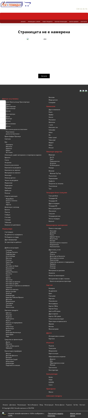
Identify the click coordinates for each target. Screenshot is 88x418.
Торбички (53, 252)
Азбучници (10, 327)
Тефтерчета (10, 319)
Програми (8, 188)
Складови (52, 102)
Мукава (51, 324)
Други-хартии (53, 314)
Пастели (8, 121)
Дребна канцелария (12, 248)
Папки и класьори (55, 228)
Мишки (8, 354)
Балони (7, 210)
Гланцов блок (53, 196)
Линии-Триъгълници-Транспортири (17, 102)
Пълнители (53, 176)
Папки (52, 235)
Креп (50, 293)
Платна (7, 212)
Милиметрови (54, 329)
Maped (51, 143)
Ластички (9, 280)
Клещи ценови (11, 291)
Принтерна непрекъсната (58, 321)
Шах (51, 361)
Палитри (9, 119)
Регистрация (49, 405)
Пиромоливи (53, 178)
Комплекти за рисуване (13, 168)
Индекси (9, 317)
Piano (50, 112)
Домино (52, 359)
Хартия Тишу (53, 309)
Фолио (8, 321)
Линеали (9, 305)
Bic (50, 135)
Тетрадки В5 (53, 206)
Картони (52, 298)
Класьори (53, 231)
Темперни (9, 145)
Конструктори (53, 370)
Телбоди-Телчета (12, 252)
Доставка (13, 405)
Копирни (52, 288)
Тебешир (8, 222)
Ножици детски (10, 178)
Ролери (51, 168)
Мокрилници (10, 301)
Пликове (9, 315)
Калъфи (52, 241)
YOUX (50, 380)
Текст (52, 159)
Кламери (9, 270)
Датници (9, 299)
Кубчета (8, 313)
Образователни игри (57, 363)
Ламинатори (54, 260)
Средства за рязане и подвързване (62, 262)
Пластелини (10, 132)
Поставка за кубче (12, 284)
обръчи (8, 205)
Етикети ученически (12, 165)
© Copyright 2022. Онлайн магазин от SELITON (18, 408)
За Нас (75, 405)
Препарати (50, 389)
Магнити (9, 344)
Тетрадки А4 (53, 198)
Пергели (8, 126)
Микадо (52, 365)
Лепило (8, 264)
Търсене (69, 405)
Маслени (9, 146)
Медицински (53, 100)
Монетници (10, 307)
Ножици (9, 260)
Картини (52, 339)
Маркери (52, 155)
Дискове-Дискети (12, 355)
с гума (51, 125)
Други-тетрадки (54, 203)
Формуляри (7, 229)
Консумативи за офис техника (59, 279)
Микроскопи (53, 351)
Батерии (9, 357)
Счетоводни (9, 232)
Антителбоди (10, 256)
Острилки (8, 163)
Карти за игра (53, 353)
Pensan (51, 148)
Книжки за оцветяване (13, 225)
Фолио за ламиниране (56, 276)
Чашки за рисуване (11, 180)
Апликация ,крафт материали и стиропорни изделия (23, 155)
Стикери (8, 220)
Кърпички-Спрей (11, 359)
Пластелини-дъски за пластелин (16, 129)
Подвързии (8, 185)
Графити (52, 181)
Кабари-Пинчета (11, 272)
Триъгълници (10, 108)
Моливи (51, 171)
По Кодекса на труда (12, 237)
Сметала (8, 139)
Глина (7, 160)
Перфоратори (10, 254)
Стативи (8, 217)
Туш (50, 189)
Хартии (49, 285)
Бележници (10, 328)
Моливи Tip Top (55, 173)
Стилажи (9, 250)
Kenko (51, 377)
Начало (44, 76)
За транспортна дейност (13, 242)
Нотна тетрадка (54, 219)
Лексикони (52, 211)
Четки (8, 117)
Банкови (52, 97)
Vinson (51, 117)
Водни (8, 150)
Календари (9, 334)
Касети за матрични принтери (60, 281)
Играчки (50, 342)
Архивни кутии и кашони (58, 243)
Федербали (10, 199)
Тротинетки (53, 367)
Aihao (50, 132)
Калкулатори (52, 374)
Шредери (9, 348)
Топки (8, 203)
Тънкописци (53, 186)
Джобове (53, 233)
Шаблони (8, 190)
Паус (7, 336)
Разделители (54, 245)
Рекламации (21, 405)
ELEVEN (51, 382)
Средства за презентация (13, 339)
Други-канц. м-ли (54, 250)
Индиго (8, 330)
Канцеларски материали (56, 225)
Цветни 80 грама (54, 311)
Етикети (8, 325)
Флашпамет (10, 361)
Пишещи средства (54, 151)
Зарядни (53, 264)
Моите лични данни (75, 414)
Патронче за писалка (56, 184)
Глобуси (7, 215)
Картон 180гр (53, 306)
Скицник (52, 214)
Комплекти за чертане (12, 170)
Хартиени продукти (11, 310)
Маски (51, 392)
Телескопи (52, 348)
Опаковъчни (53, 301)
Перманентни (55, 161)
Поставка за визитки (13, 282)
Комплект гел (53, 127)
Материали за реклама (57, 270)
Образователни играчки (57, 357)
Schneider (52, 130)
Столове (53, 268)
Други (49, 333)
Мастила (9, 258)
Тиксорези (9, 303)
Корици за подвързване (14, 323)
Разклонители (55, 247)
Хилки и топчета (11, 201)
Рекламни (52, 120)
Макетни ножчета (12, 289)
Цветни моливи (10, 124)
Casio (50, 385)
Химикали (50, 106)
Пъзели (51, 346)
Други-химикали (54, 110)
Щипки (8, 278)
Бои (6, 142)
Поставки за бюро (12, 266)
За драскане (53, 291)
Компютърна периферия (13, 351)
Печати (52, 254)
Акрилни (9, 148)
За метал (53, 163)
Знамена (52, 273)
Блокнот (51, 221)
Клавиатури (10, 363)
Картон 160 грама (55, 316)
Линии (8, 104)
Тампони (9, 288)
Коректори (9, 262)
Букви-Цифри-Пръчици (13, 136)
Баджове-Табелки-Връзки (14, 297)
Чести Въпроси (33, 405)
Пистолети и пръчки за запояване (18, 286)
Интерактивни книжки (56, 336)
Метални (52, 122)
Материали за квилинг (13, 173)
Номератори (10, 295)
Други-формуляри (11, 240)
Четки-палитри (10, 114)
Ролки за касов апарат (56, 319)
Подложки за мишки (13, 365)
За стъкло (9, 152)
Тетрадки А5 (53, 201)
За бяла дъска (54, 165)
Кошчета (9, 274)
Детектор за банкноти (57, 256)
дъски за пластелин (12, 134)
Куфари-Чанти (55, 237)
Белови (51, 326)
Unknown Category (54, 396)
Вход (41, 405)
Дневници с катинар (12, 207)
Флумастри (8, 183)
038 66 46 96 (81, 9)
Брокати (7, 157)
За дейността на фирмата (14, 235)
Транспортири (11, 106)
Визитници (54, 239)
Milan (50, 145)
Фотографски (53, 304)
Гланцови (52, 296)
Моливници (10, 268)
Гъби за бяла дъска (12, 346)
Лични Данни (59, 405)
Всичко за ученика (10, 99)
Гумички (8, 111)
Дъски (8, 342)
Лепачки (9, 293)
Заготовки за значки (57, 258)
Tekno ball (52, 140)
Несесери (8, 175)
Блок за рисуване (55, 208)
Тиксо (8, 276)
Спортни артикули (11, 196)
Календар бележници (13, 332)
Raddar (51, 115)
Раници (7, 193)
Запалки (53, 266)
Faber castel (53, 137)
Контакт (82, 405)
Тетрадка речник (54, 216)
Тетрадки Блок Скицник (56, 192)
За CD (52, 157)
